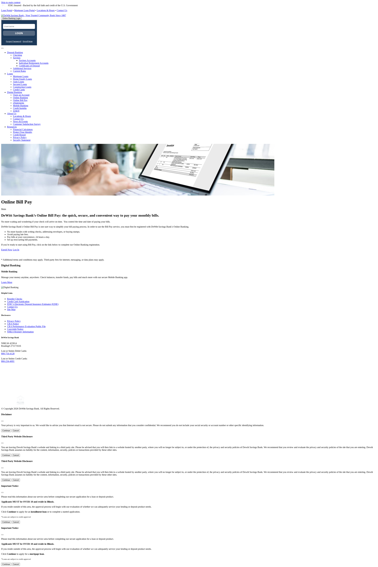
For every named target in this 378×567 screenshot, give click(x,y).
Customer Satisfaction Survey (27, 124)
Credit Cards (19, 89)
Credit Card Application (18, 301)
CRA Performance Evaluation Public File (26, 326)
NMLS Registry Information (20, 331)
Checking (17, 55)
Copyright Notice (15, 329)
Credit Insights (20, 108)
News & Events (20, 121)
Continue (6, 430)
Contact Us (62, 10)
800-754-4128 (7, 353)
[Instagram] (12, 403)
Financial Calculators (23, 129)
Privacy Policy (20, 137)
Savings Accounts (27, 60)
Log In (16, 249)
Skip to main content (10, 2)
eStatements (18, 103)
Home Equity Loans (22, 79)
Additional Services (22, 68)
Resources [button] (12, 127)
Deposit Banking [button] (15, 52)
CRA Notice (13, 324)
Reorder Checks (14, 299)
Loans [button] (10, 73)
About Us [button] (11, 113)
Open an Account (21, 95)
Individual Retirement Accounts (33, 63)
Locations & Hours (46, 10)
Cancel (16, 430)
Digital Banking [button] (14, 92)
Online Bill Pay (20, 100)
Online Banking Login (11, 18)
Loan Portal (6, 10)
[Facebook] (4, 403)
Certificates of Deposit (29, 65)
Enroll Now (6, 249)
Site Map (11, 309)
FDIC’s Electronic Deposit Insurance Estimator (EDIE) (32, 304)
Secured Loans (20, 84)
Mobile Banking (20, 105)
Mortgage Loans (20, 76)
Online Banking (20, 97)
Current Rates (19, 71)
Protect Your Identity (22, 132)
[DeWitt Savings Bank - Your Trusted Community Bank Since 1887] (33, 15)
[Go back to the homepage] (27, 392)
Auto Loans (18, 81)
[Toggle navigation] (2, 48)
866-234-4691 (7, 361)
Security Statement (21, 140)
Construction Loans (22, 87)
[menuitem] (192, 61)
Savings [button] (16, 58)
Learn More (6, 282)
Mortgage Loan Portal (24, 10)
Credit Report (19, 135)
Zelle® (16, 111)
